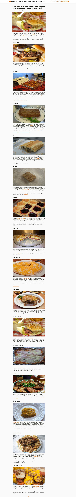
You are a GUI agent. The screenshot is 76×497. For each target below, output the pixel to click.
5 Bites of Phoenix (16, 286)
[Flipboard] (59, 1)
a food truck (25, 35)
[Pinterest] (55, 1)
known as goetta (26, 189)
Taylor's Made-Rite (32, 66)
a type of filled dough (21, 218)
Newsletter (66, 1)
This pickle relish (16, 422)
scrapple (31, 125)
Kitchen (29, 1)
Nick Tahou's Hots (37, 456)
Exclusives (21, 1)
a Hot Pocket (37, 158)
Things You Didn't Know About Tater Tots (20, 100)
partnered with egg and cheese (18, 253)
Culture (33, 1)
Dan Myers (14, 10)
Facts (44, 1)
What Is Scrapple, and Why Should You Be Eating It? (21, 132)
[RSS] (61, 1)
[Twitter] (53, 1)
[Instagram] (57, 1)
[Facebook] (51, 1)
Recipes (25, 1)
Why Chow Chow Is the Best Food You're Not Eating (21, 430)
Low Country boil (36, 486)
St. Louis (21, 366)
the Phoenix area (26, 278)
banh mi (34, 34)
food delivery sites (30, 36)
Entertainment (39, 1)
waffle (18, 35)
